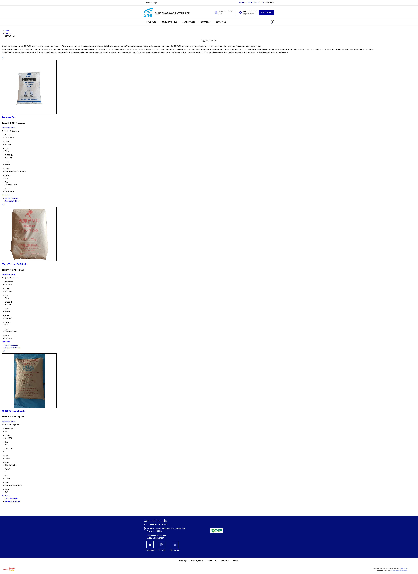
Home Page (151, 22)
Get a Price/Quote (8, 128)
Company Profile (169, 22)
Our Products (188, 22)
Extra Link (205, 22)
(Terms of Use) (403, 568)
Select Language (151, 3)
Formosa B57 (9, 117)
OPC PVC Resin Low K (13, 411)
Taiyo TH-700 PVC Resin (14, 264)
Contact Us (221, 22)
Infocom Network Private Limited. (399, 570)
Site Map (236, 561)
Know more (6, 195)
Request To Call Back (12, 201)
